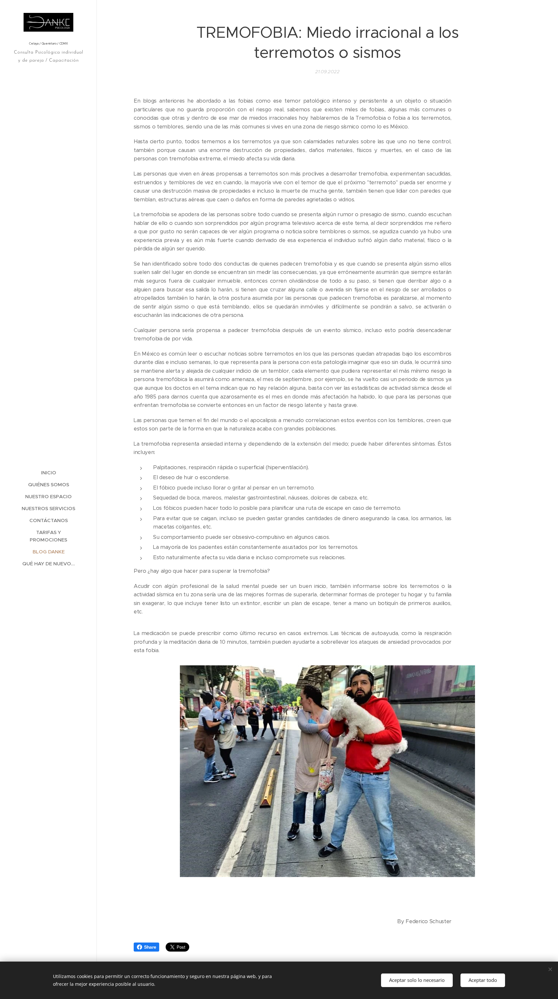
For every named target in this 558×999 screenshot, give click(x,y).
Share (150, 947)
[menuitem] (48, 472)
